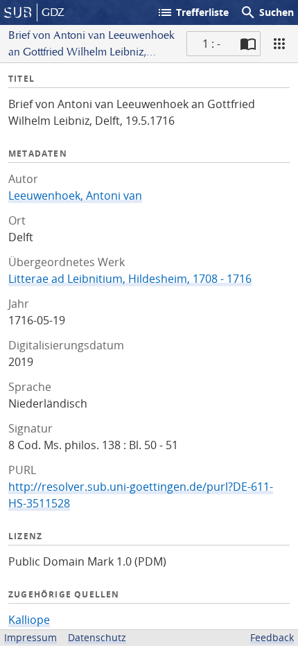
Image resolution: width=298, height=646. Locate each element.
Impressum (30, 637)
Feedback (272, 637)
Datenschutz (97, 637)
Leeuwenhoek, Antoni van (75, 195)
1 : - (211, 43)
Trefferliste (193, 12)
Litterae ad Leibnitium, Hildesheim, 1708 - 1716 (130, 278)
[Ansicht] (279, 43)
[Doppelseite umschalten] (248, 43)
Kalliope (29, 619)
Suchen (267, 12)
